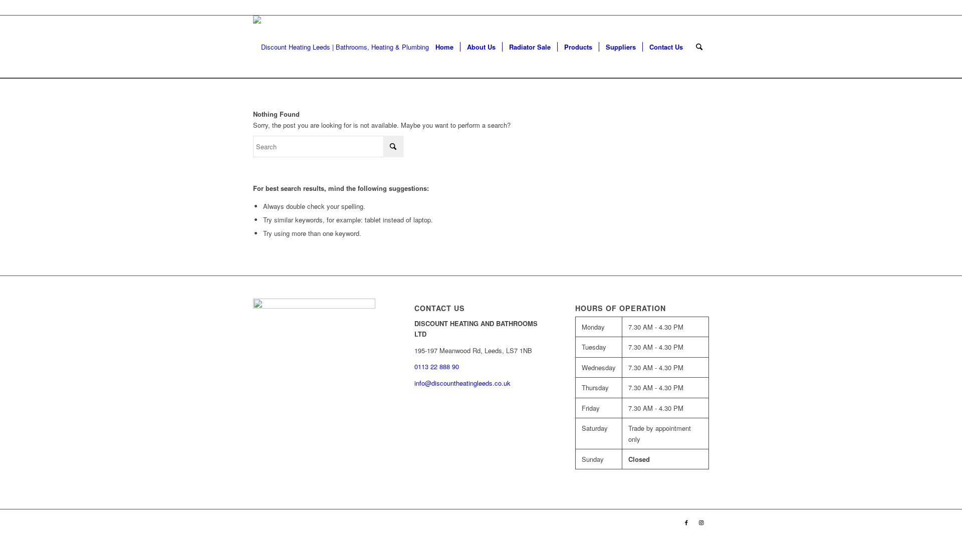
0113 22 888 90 (686, 7)
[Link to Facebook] (686, 521)
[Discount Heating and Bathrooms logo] (347, 47)
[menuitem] (444, 47)
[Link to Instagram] (701, 521)
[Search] (699, 47)
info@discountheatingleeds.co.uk (463, 383)
